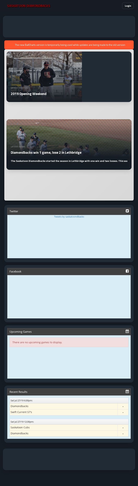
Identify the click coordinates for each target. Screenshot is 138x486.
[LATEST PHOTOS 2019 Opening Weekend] (44, 100)
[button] (117, 6)
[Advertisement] (69, 27)
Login (128, 6)
